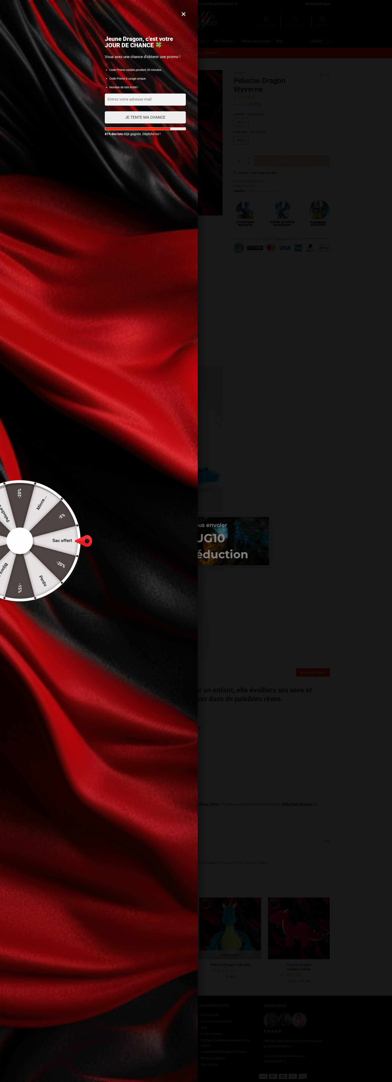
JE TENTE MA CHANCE (145, 117)
